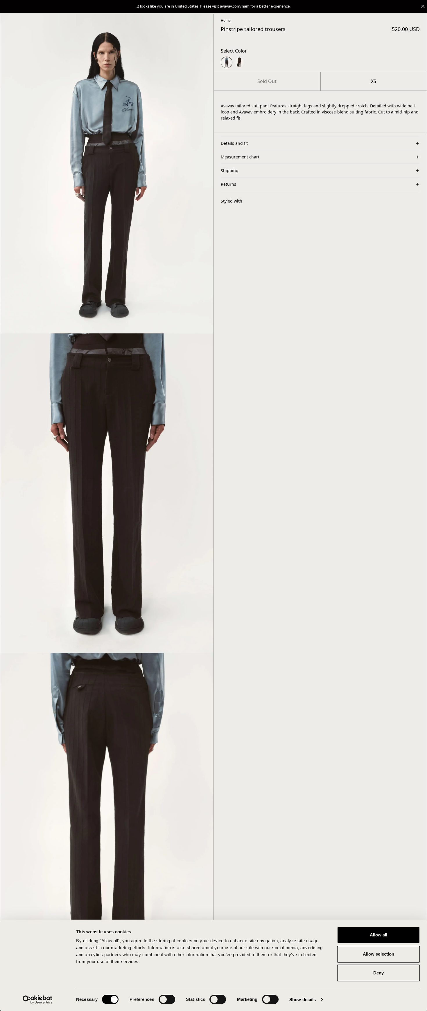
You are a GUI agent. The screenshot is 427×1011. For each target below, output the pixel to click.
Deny (378, 972)
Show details (302, 999)
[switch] (167, 999)
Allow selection (378, 954)
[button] (213, 6)
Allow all (378, 934)
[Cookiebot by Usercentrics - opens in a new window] (37, 999)
